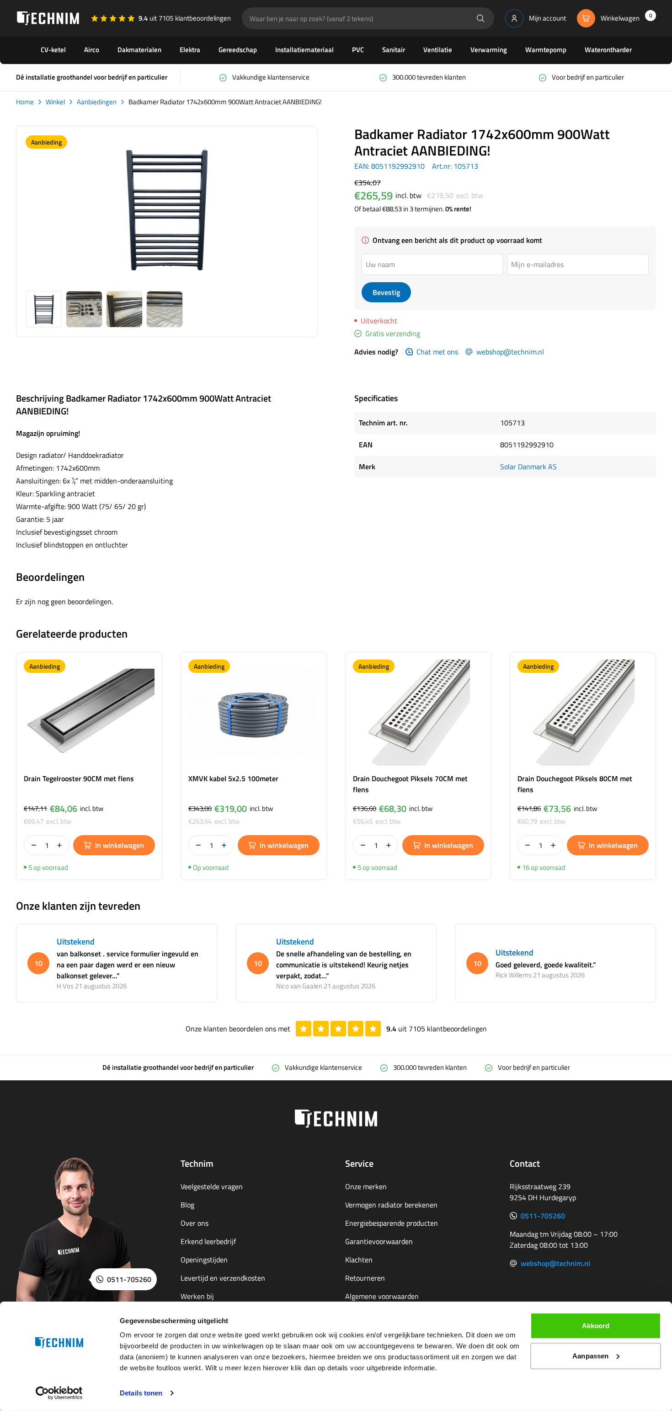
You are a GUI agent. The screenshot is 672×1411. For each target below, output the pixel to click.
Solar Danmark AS (528, 466)
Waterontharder (608, 49)
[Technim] (48, 18)
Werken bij (197, 1296)
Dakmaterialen (139, 49)
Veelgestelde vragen (212, 1186)
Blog (187, 1204)
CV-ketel (53, 49)
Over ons (194, 1223)
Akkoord (596, 1326)
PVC (358, 49)
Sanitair (393, 49)
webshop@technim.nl (510, 351)
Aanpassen (590, 1355)
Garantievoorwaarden (379, 1241)
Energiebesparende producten (391, 1223)
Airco (91, 49)
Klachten (359, 1259)
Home (25, 102)
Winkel (55, 102)
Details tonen (141, 1393)
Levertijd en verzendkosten (223, 1277)
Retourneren (365, 1277)
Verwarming (488, 49)
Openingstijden (204, 1259)
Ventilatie (437, 49)
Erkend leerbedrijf (208, 1241)
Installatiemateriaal (304, 49)
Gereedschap (238, 49)
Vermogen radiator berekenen (391, 1204)
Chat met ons (437, 351)
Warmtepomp (545, 49)
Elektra (190, 49)
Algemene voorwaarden (382, 1296)
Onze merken (366, 1186)
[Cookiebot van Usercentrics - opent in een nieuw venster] (59, 1393)
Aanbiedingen (97, 102)
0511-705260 (543, 1215)
